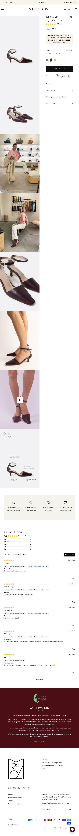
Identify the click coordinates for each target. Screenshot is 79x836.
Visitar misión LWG (39, 742)
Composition (50, 90)
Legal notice (67, 828)
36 (46, 54)
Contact (45, 760)
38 (53, 54)
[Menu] (2, 9)
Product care (50, 103)
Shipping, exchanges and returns (57, 97)
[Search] (72, 9)
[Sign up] (70, 809)
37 (50, 54)
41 (64, 54)
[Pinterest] (29, 788)
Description (50, 84)
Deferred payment (15, 798)
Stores (10, 795)
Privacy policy (58, 828)
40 (60, 54)
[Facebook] (9, 788)
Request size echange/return (52, 766)
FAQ (43, 769)
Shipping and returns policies (52, 763)
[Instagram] (19, 788)
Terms (10, 801)
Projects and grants (15, 804)
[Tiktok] (24, 788)
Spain (10, 819)
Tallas (59, 50)
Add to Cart (59, 69)
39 (57, 54)
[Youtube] (14, 788)
